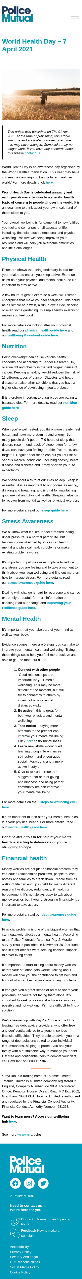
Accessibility (19, 1247)
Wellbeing (23, 1134)
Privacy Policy (20, 1252)
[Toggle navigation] (75, 19)
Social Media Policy (24, 1267)
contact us (32, 153)
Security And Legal (24, 1257)
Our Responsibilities (25, 1262)
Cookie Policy (20, 1272)
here (12, 1121)
